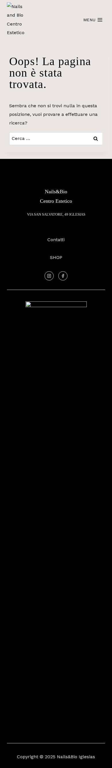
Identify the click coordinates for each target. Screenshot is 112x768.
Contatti (56, 239)
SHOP (56, 257)
